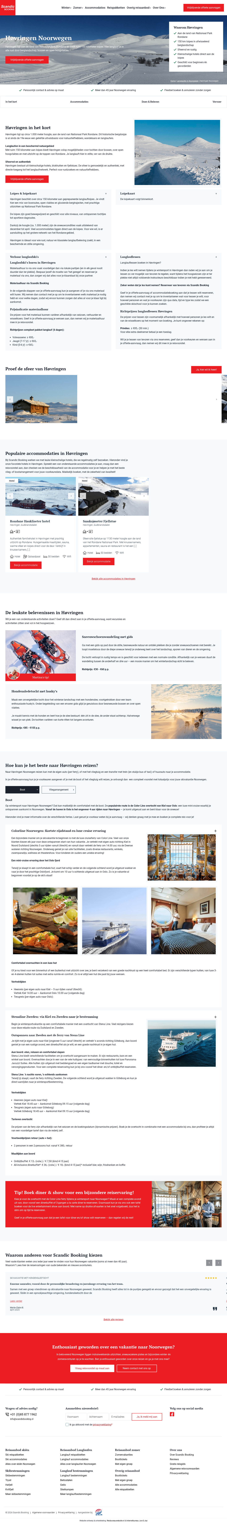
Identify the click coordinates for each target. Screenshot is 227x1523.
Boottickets (121, 1459)
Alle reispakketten (124, 1489)
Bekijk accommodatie (26, 565)
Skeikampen (67, 1489)
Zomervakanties (124, 1454)
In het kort (11, 101)
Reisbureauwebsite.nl (115, 1521)
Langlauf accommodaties (74, 1459)
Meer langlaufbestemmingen (76, 1494)
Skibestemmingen (15, 1475)
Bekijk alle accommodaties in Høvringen (113, 578)
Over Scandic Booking (182, 1454)
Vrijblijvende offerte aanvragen (203, 7)
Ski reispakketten (14, 1454)
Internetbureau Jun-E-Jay (136, 1521)
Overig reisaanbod (138, 7)
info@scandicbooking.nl (21, 1419)
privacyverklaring (102, 1424)
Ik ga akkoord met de (90, 1424)
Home (173, 81)
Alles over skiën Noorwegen (20, 1464)
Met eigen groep (123, 1464)
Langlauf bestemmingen (73, 1475)
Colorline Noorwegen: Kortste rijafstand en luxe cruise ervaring (58, 831)
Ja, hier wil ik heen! (206, 369)
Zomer (77, 7)
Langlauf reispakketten (72, 1454)
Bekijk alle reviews (113, 1319)
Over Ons (158, 7)
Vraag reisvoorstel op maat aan (92, 1368)
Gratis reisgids (177, 1464)
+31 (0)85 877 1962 (23, 1414)
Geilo (63, 1484)
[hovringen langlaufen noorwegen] (177, 152)
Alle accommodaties (126, 1484)
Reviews (174, 1459)
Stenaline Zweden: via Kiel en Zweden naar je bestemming (54, 1017)
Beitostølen (66, 1480)
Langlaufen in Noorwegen (187, 81)
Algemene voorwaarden (43, 1512)
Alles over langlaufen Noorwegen (78, 1464)
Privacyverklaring (179, 1473)
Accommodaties (95, 7)
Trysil (8, 1480)
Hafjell (9, 1484)
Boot (22, 789)
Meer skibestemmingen (18, 1494)
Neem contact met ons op (137, 1368)
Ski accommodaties (16, 1459)
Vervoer (217, 101)
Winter (65, 7)
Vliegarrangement (58, 789)
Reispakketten (116, 7)
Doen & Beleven (150, 101)
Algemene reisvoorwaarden (184, 1468)
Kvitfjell (9, 1489)
